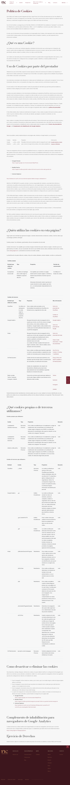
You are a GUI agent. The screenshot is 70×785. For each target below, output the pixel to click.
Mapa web (3, 779)
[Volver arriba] (67, 746)
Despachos (27, 3)
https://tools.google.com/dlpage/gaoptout (16, 730)
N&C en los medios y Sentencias (38, 2)
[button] (16, 2)
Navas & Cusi (15, 754)
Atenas (49, 768)
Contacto (55, 3)
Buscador (27, 779)
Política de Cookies (11, 779)
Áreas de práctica (12, 2)
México (49, 771)
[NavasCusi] (3, 3)
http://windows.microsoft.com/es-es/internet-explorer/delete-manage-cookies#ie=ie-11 (26, 179)
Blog (49, 3)
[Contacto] (68, 378)
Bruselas (49, 760)
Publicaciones (27, 757)
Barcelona (50, 757)
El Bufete (38, 754)
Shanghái (50, 763)
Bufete (20, 3)
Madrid (49, 754)
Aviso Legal (20, 779)
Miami (49, 766)
